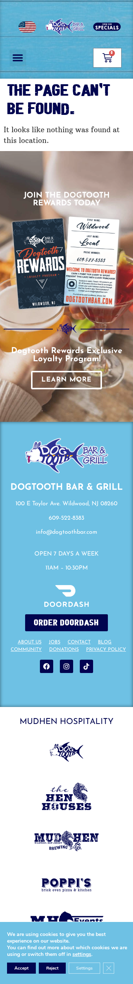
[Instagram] (66, 666)
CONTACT (79, 642)
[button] (18, 57)
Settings (84, 968)
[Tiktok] (86, 666)
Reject (52, 968)
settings (81, 954)
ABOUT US (29, 642)
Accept (21, 968)
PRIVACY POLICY (106, 649)
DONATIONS (64, 649)
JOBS (54, 642)
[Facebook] (46, 666)
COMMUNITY (26, 649)
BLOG (105, 642)
